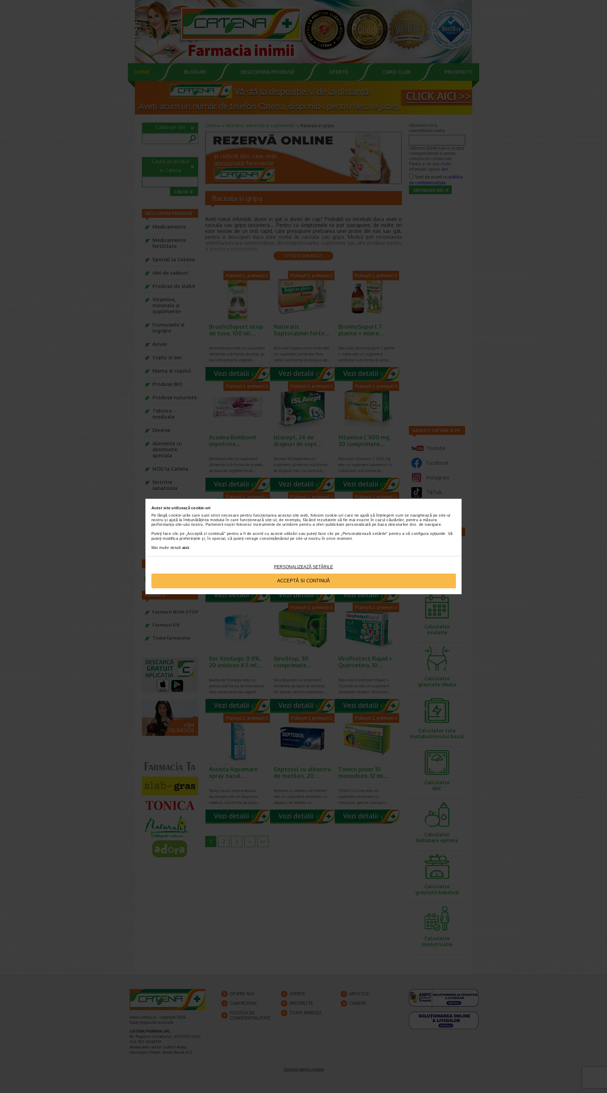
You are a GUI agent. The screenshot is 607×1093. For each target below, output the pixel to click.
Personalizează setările (303, 566)
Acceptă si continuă (303, 580)
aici (185, 547)
